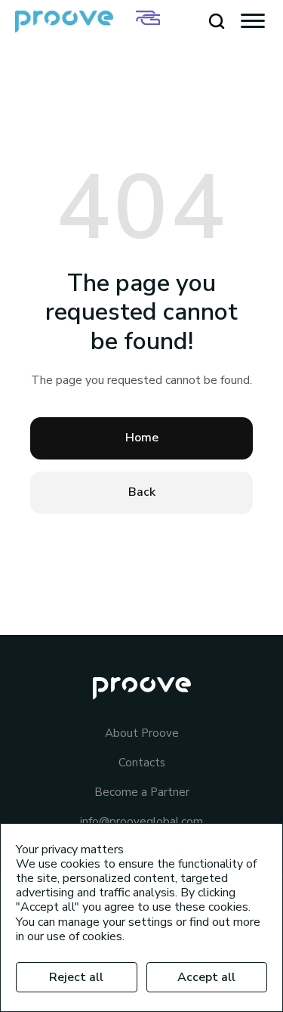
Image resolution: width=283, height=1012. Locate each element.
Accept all (206, 977)
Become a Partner (141, 792)
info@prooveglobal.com (141, 822)
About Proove (142, 733)
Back (141, 492)
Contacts (141, 763)
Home (141, 437)
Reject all (76, 977)
